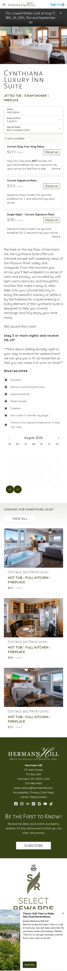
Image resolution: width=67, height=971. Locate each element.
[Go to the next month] (58, 437)
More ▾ (56, 168)
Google (39, 803)
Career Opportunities (33, 797)
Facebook (16, 803)
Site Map (47, 792)
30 (9, 489)
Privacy (35, 792)
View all (20, 519)
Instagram (21, 803)
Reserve (51, 152)
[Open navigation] (4, 4)
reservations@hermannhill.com (33, 788)
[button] (60, 13)
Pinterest (33, 803)
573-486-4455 (33, 783)
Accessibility (20, 792)
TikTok (51, 803)
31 (18, 489)
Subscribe (33, 846)
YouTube (45, 803)
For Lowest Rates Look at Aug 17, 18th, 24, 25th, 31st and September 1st (31, 17)
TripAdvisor (27, 803)
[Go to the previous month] (8, 437)
